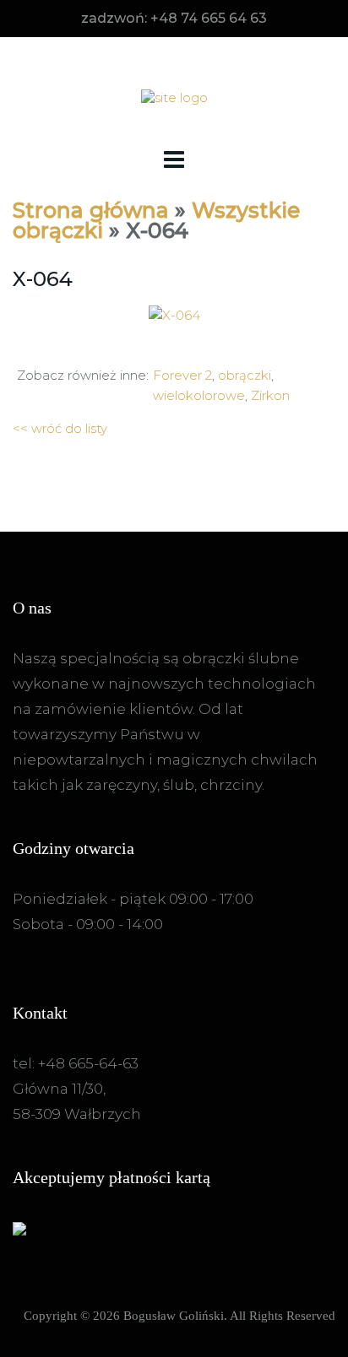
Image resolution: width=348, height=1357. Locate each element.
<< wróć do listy (60, 428)
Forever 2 (182, 375)
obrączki (244, 375)
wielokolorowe (199, 395)
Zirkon (270, 395)
